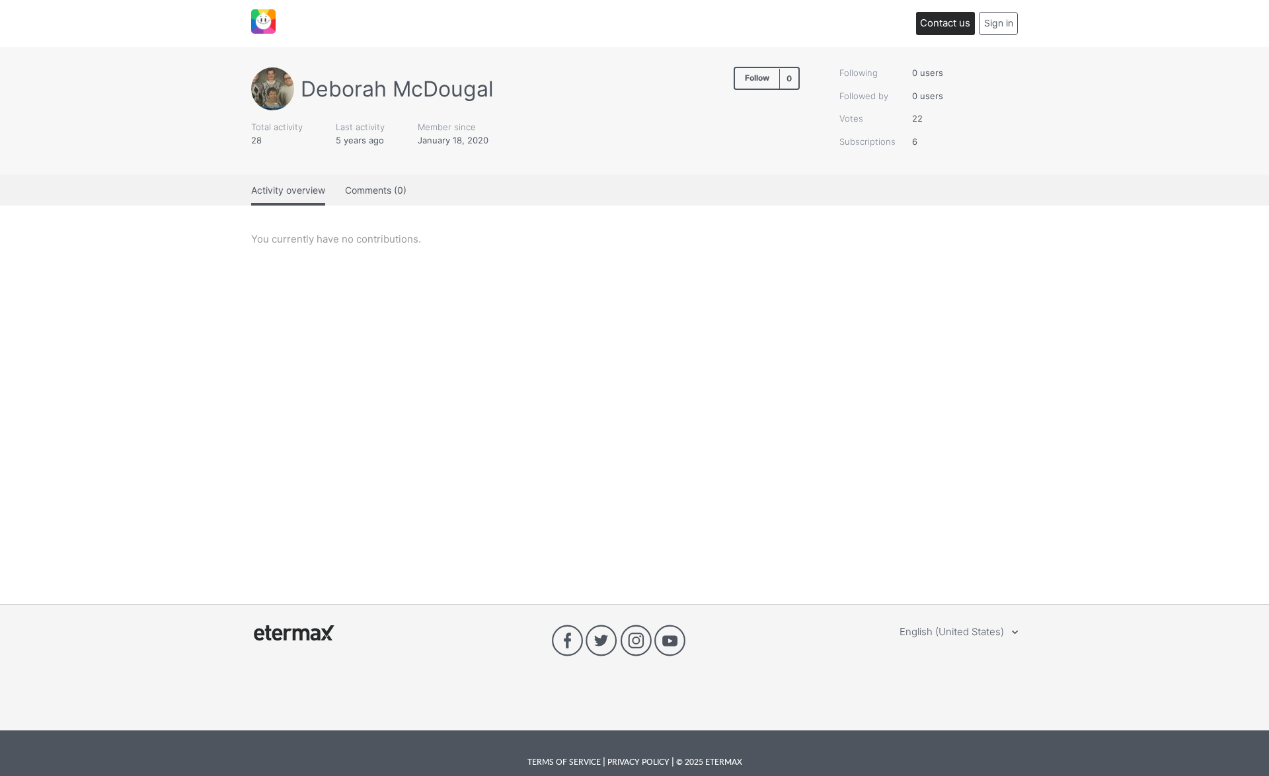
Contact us (945, 23)
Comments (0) (375, 190)
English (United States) (953, 631)
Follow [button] (757, 78)
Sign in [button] (998, 22)
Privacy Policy (638, 761)
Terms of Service (565, 761)
